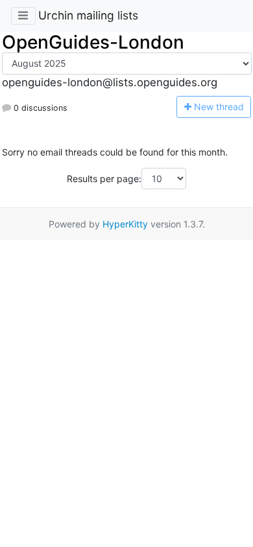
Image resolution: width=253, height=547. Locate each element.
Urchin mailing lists (88, 15)
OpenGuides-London (93, 42)
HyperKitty (125, 223)
